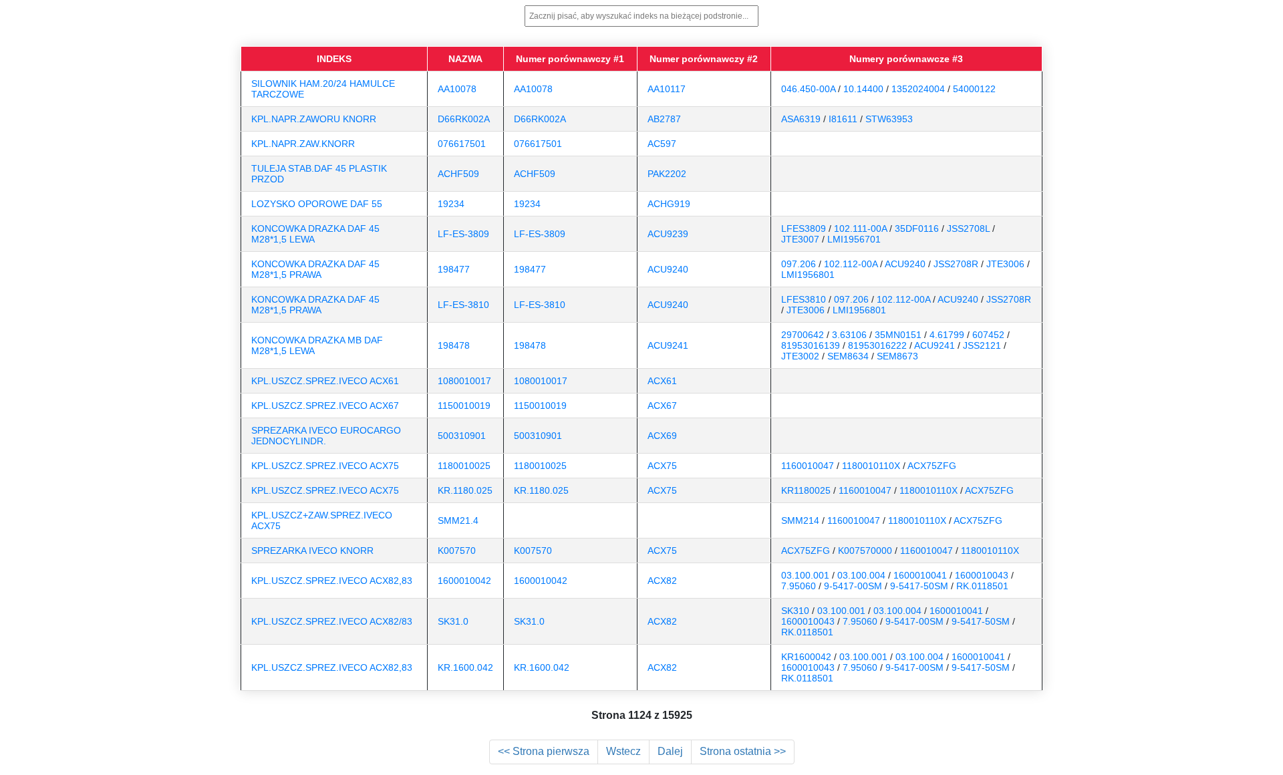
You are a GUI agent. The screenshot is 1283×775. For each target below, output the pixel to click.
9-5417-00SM (853, 586)
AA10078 (457, 89)
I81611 (843, 119)
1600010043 (981, 575)
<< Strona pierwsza (543, 751)
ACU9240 (668, 269)
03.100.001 (805, 575)
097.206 (798, 264)
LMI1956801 (808, 274)
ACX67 (662, 405)
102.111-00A (860, 228)
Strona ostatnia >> (743, 751)
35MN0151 (898, 334)
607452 (988, 334)
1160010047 (807, 465)
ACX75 (662, 465)
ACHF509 (458, 173)
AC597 (662, 143)
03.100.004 (861, 575)
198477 (454, 269)
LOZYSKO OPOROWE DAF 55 (316, 203)
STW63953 (889, 119)
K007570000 (865, 550)
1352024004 (918, 89)
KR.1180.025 (465, 490)
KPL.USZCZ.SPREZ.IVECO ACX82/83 (331, 621)
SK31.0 (453, 621)
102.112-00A (850, 264)
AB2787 (664, 119)
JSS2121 (982, 345)
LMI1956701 (854, 239)
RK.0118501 (982, 586)
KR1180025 (806, 490)
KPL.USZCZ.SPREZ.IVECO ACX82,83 (331, 580)
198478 (454, 345)
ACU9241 (668, 345)
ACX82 (662, 580)
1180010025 (464, 465)
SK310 (795, 610)
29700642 (802, 334)
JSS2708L (968, 228)
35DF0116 (917, 228)
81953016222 (877, 345)
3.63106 (849, 334)
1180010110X (871, 465)
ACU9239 (668, 233)
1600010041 (920, 575)
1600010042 (464, 580)
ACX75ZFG (931, 465)
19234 (451, 203)
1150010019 (464, 405)
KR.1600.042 (465, 667)
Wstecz (623, 751)
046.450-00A (808, 89)
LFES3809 (803, 228)
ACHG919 (669, 203)
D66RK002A (464, 119)
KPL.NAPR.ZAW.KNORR (303, 143)
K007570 (457, 550)
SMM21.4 (458, 520)
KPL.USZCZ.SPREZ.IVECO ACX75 (325, 465)
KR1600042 (806, 656)
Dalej (670, 751)
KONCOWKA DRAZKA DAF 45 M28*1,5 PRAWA (315, 269)
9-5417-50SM (919, 586)
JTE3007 (800, 239)
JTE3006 (1005, 264)
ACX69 (662, 435)
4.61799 (947, 334)
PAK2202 (667, 173)
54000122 (974, 89)
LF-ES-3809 (463, 233)
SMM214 (800, 520)
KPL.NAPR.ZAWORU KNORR (313, 119)
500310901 (462, 435)
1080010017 (464, 380)
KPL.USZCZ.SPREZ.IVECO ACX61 (325, 380)
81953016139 (810, 345)
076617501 (462, 143)
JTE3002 (800, 356)
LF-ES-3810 (463, 304)
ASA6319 (801, 119)
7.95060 (798, 586)
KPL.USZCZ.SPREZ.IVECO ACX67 (325, 405)
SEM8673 (897, 356)
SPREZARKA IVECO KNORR (312, 550)
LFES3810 (803, 299)
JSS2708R (956, 264)
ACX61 (662, 380)
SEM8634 (848, 356)
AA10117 (667, 89)
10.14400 (863, 89)
